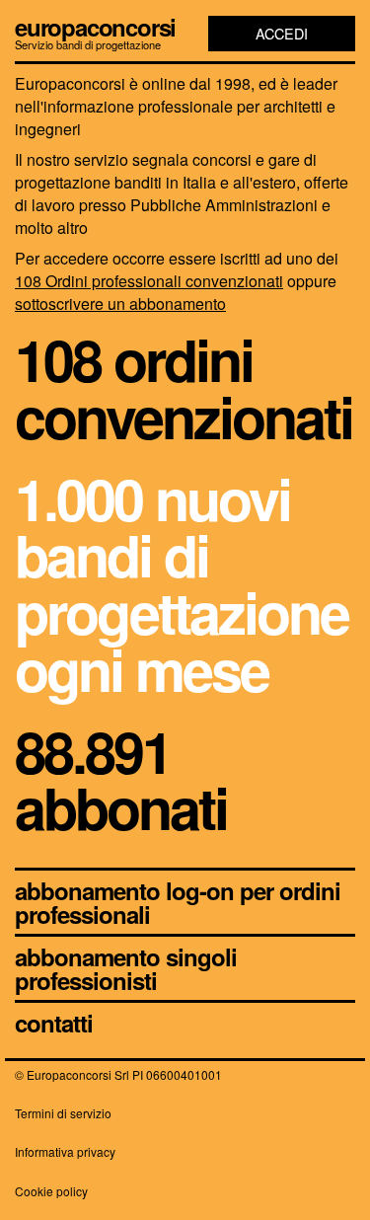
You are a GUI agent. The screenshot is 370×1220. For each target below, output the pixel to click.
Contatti (54, 1022)
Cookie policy (51, 1190)
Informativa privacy (65, 1151)
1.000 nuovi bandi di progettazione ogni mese (181, 583)
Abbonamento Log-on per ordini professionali (177, 902)
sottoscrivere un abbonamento (120, 303)
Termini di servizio (63, 1113)
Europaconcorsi (95, 26)
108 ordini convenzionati (183, 387)
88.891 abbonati (121, 779)
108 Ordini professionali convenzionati (149, 280)
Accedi (282, 33)
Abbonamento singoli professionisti (126, 968)
